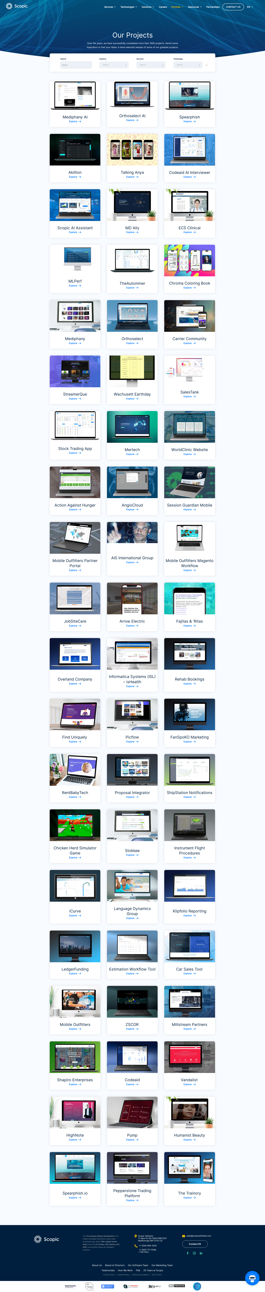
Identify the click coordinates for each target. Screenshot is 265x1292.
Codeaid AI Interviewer (189, 172)
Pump (132, 1135)
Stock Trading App (75, 448)
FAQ (138, 1270)
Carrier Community (190, 338)
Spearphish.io (75, 1193)
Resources (193, 7)
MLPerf (75, 281)
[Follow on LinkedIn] (201, 1253)
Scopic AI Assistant (75, 228)
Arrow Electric (132, 621)
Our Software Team (138, 1265)
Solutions (146, 7)
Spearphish (189, 117)
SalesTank (189, 392)
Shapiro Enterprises (75, 1080)
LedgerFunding (75, 969)
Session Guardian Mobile (189, 505)
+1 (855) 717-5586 (147, 1250)
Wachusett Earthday (132, 394)
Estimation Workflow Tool (132, 969)
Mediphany (75, 338)
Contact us (233, 7)
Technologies (127, 7)
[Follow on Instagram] (194, 1253)
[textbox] (115, 65)
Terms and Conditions (140, 1275)
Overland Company (75, 679)
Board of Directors (115, 1265)
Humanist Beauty (189, 1135)
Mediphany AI (75, 117)
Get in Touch (157, 1275)
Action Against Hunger (75, 505)
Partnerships (212, 7)
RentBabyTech (75, 792)
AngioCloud (132, 505)
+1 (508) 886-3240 (148, 1245)
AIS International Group (132, 558)
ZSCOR (132, 1024)
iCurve (75, 911)
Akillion (75, 172)
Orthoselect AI (132, 115)
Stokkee (132, 850)
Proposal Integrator (132, 792)
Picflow (132, 737)
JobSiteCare (75, 621)
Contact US (195, 1244)
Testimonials (108, 1270)
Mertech (132, 449)
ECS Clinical (190, 228)
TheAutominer (132, 283)
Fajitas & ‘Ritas (189, 621)
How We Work (125, 1270)
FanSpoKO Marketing (189, 737)
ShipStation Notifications (189, 792)
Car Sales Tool (189, 969)
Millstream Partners (189, 1024)
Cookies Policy (123, 1275)
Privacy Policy (109, 1275)
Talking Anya (132, 172)
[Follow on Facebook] (187, 1253)
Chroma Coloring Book (189, 283)
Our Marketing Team (162, 1265)
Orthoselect (132, 338)
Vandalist (189, 1080)
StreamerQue (75, 394)
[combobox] (114, 65)
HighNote (75, 1135)
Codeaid (132, 1080)
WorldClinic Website (189, 449)
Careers (163, 7)
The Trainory (189, 1193)
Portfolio (176, 7)
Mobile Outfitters (75, 1024)
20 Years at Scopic (153, 1270)
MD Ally (132, 228)
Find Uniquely (75, 737)
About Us (97, 1265)
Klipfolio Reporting (189, 911)
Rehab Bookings (189, 679)
